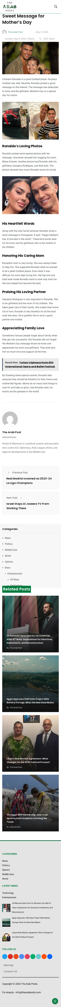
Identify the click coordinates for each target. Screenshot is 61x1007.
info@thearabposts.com (28, 992)
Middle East (11, 549)
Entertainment (15, 573)
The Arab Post (11, 432)
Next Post (11, 497)
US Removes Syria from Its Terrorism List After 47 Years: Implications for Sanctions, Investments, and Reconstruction (30, 639)
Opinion (9, 561)
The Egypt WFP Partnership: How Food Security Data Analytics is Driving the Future (27, 818)
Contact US (10, 971)
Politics (9, 544)
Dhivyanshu (15, 827)
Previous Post (20, 472)
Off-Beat (14, 579)
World (8, 555)
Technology (16, 585)
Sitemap (8, 965)
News (8, 538)
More (7, 567)
